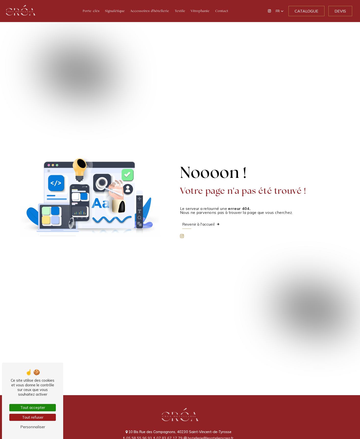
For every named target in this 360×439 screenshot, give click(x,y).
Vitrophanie (200, 11)
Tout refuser (32, 417)
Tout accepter (32, 407)
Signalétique (115, 11)
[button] (280, 11)
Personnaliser (32, 426)
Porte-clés (91, 11)
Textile (180, 11)
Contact (221, 11)
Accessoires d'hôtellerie (149, 11)
